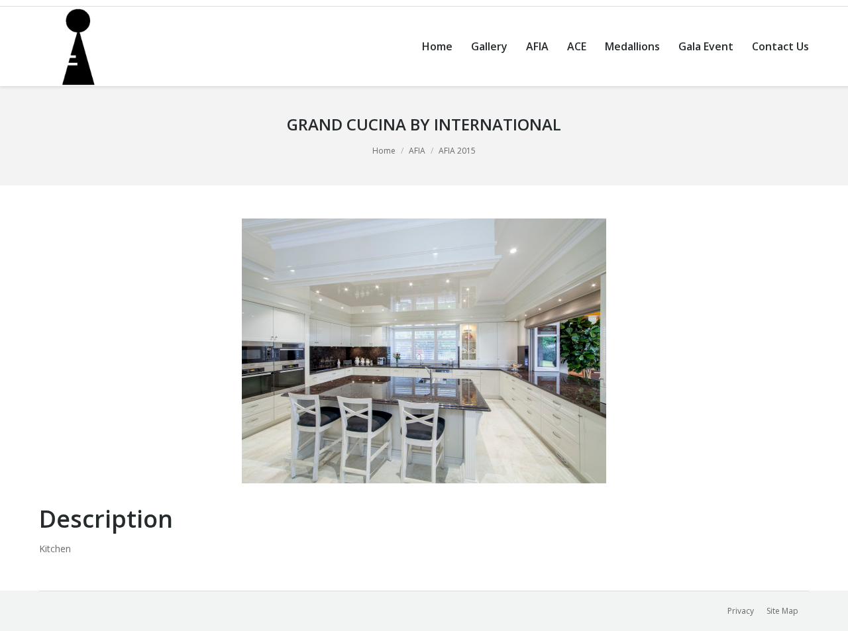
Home (384, 150)
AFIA (417, 150)
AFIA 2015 (457, 150)
